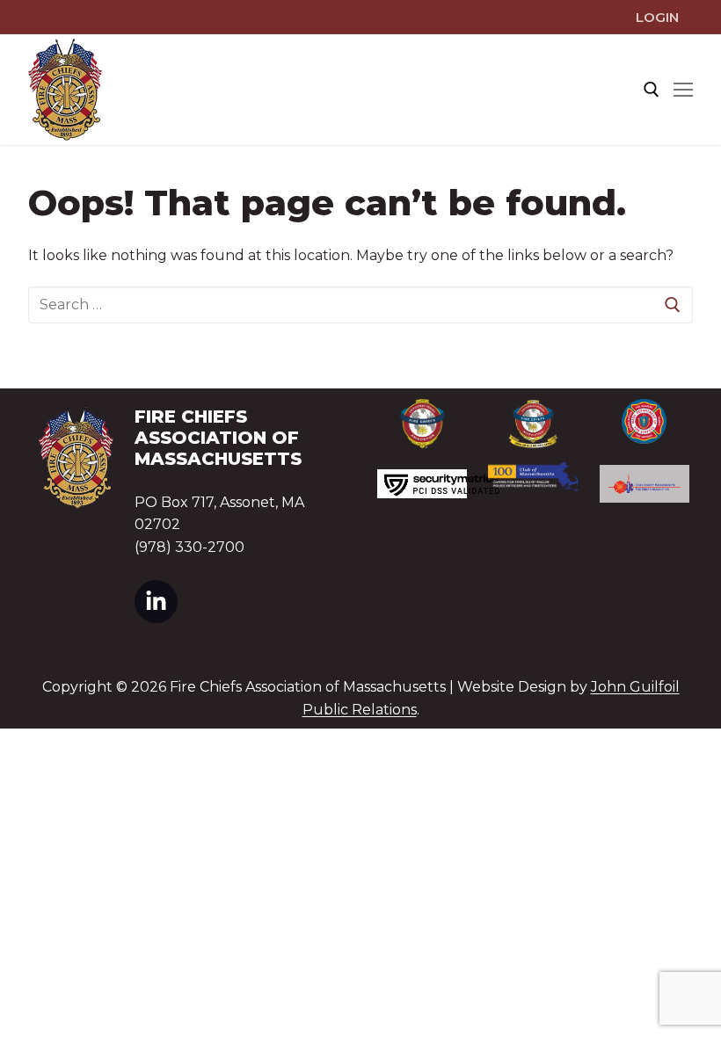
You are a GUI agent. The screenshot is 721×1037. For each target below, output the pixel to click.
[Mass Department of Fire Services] (644, 421)
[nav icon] (683, 89)
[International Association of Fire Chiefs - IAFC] (422, 423)
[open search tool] (651, 90)
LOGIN (657, 17)
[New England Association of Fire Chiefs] (533, 424)
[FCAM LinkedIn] (156, 601)
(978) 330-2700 (189, 547)
